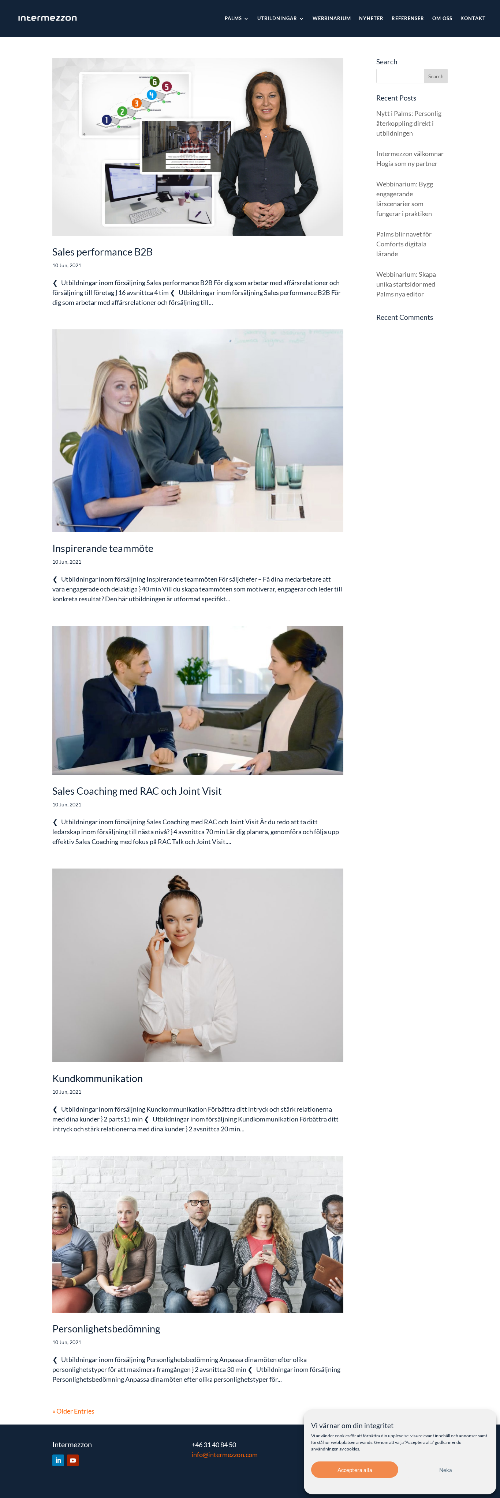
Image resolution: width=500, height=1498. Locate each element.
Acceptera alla (354, 1470)
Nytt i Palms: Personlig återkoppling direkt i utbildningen (408, 123)
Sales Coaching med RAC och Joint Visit (137, 791)
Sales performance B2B (102, 252)
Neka (445, 1470)
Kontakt (473, 18)
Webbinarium (332, 18)
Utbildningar (277, 18)
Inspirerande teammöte (102, 548)
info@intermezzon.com (224, 1454)
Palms (233, 18)
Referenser (408, 18)
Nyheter (371, 18)
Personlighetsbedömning (106, 1329)
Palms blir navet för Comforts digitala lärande (404, 244)
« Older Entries (73, 1411)
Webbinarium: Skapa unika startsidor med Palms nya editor (406, 284)
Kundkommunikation (97, 1078)
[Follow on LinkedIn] (58, 1460)
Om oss (442, 18)
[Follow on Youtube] (73, 1460)
